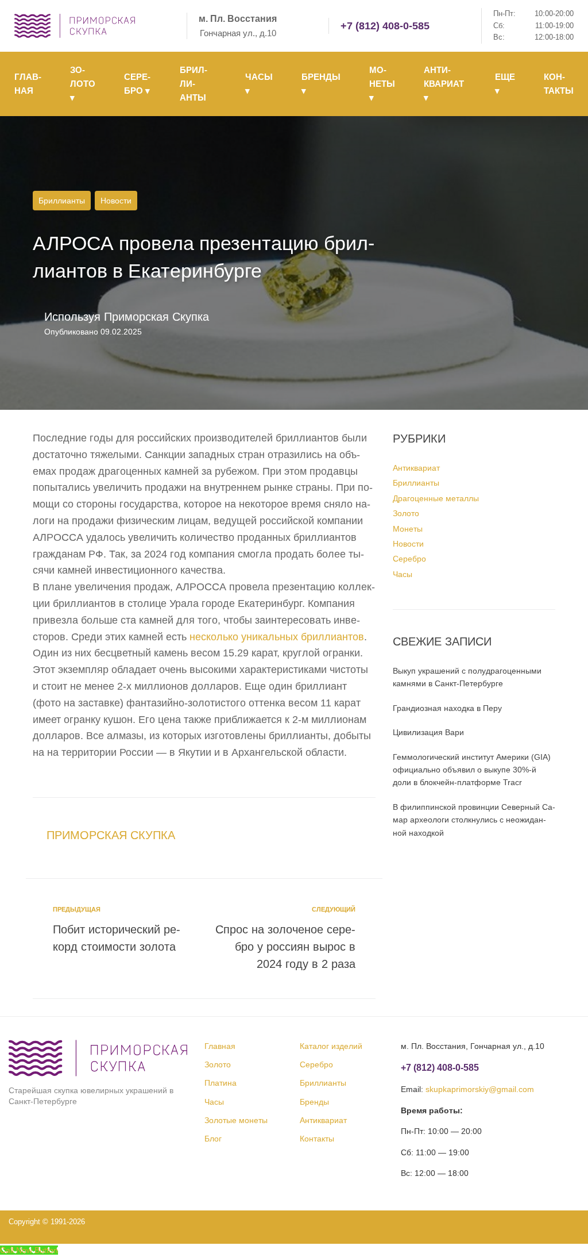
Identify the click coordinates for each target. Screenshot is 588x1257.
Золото (406, 513)
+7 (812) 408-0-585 (385, 26)
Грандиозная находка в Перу (447, 708)
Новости (115, 200)
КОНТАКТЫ (559, 83)
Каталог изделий (331, 1046)
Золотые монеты (236, 1120)
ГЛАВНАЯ (27, 83)
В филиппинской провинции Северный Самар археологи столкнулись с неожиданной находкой (474, 819)
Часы (402, 574)
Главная (219, 1046)
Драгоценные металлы (436, 498)
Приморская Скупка (156, 316)
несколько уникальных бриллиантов (276, 637)
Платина (220, 1082)
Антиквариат (416, 467)
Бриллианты (61, 200)
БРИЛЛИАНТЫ (193, 83)
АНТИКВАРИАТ (444, 83)
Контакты (317, 1138)
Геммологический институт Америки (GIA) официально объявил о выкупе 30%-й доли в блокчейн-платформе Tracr (472, 769)
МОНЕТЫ (382, 83)
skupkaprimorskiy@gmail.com (479, 1089)
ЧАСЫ (259, 83)
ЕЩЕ (505, 83)
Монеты (408, 528)
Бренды (314, 1101)
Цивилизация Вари (428, 732)
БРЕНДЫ (321, 83)
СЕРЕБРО (137, 83)
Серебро (409, 558)
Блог (213, 1138)
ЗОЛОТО (82, 83)
